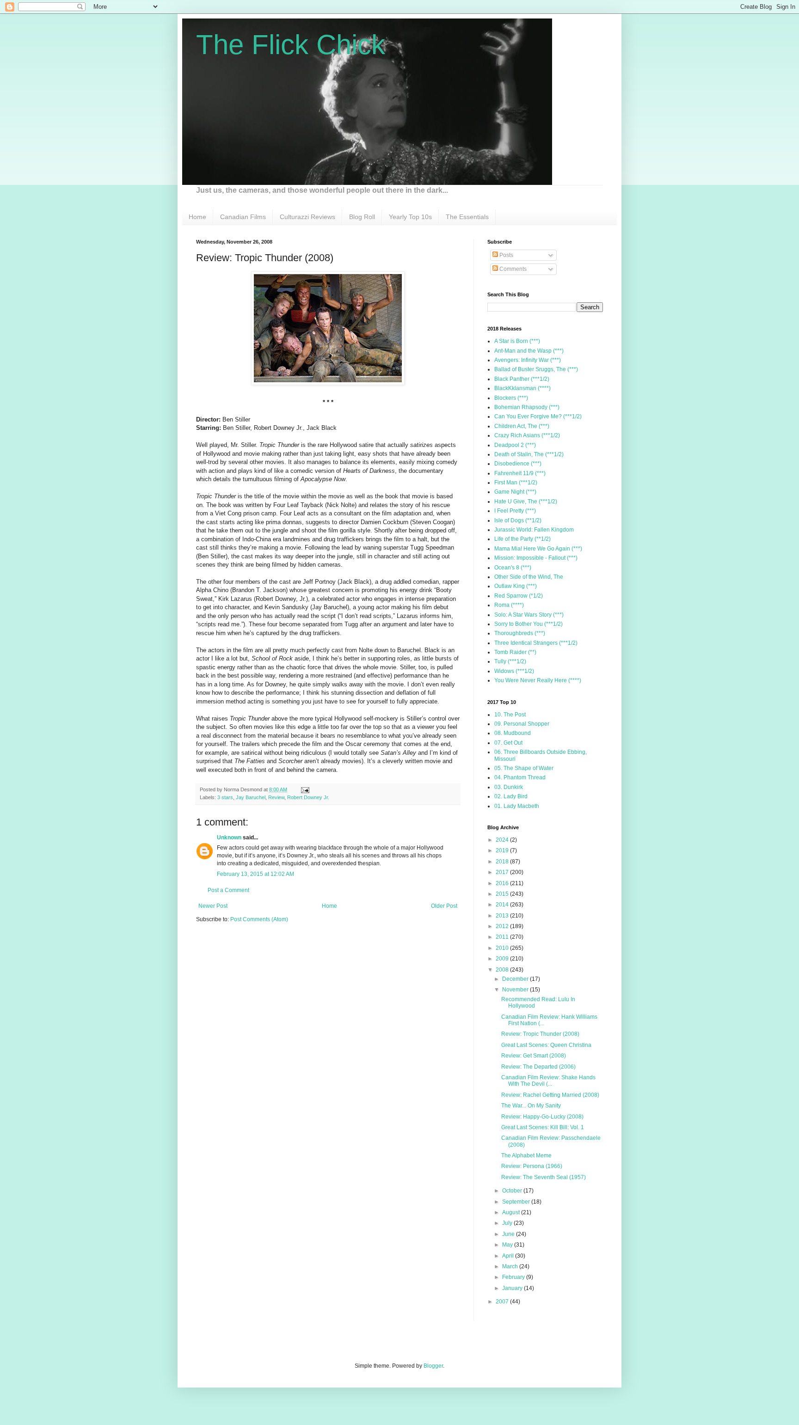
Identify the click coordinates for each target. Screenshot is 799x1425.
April (508, 1256)
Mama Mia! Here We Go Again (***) (538, 548)
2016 (503, 883)
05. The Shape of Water (523, 768)
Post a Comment (228, 890)
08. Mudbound (512, 733)
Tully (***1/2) (510, 661)
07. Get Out (508, 743)
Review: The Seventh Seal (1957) (543, 1177)
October (512, 1190)
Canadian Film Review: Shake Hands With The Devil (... (548, 1080)
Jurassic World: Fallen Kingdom (534, 529)
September (516, 1202)
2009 (503, 958)
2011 (503, 937)
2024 (503, 840)
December (516, 979)
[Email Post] (304, 789)
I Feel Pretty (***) (515, 511)
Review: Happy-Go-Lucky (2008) (542, 1116)
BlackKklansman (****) (522, 388)
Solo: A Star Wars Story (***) (529, 615)
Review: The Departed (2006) (538, 1067)
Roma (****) (509, 605)
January (513, 1288)
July (508, 1223)
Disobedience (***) (517, 463)
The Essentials (467, 216)
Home (197, 216)
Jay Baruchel (250, 797)
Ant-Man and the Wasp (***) (529, 351)
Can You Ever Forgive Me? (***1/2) (538, 416)
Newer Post (212, 906)
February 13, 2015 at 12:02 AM (255, 874)
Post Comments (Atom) (259, 919)
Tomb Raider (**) (515, 652)
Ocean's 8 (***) (512, 567)
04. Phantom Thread (520, 777)
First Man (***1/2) (515, 482)
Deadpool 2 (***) (515, 445)
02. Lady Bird (511, 796)
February (514, 1277)
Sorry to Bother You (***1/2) (528, 624)
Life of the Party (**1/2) (522, 539)
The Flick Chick (290, 44)
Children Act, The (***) (521, 426)
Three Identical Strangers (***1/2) (536, 643)
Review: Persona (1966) (531, 1166)
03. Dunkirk (508, 787)
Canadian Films (243, 216)
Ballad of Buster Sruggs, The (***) (536, 369)
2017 (503, 872)
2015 (503, 894)
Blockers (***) (511, 398)
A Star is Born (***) (517, 341)
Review (276, 797)
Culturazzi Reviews (307, 216)
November (516, 989)
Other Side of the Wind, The (528, 577)
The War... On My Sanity (531, 1105)
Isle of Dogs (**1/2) (517, 520)
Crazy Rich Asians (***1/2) (527, 435)
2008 (503, 969)
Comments (512, 269)
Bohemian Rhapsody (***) (526, 407)
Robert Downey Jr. (308, 797)
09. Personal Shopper (521, 724)
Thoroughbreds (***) (519, 633)
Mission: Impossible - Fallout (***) (536, 558)
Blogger (433, 1366)
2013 (503, 915)
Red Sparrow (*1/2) (518, 596)
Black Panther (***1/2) (521, 379)
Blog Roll (362, 216)
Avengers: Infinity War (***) (527, 360)
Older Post (444, 906)
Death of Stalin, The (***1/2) (529, 454)
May (508, 1245)
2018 (503, 861)
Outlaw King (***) (515, 586)
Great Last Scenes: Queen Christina (546, 1045)
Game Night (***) (515, 492)
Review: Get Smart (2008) (533, 1055)
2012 (503, 926)
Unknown (229, 837)
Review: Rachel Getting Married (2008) (550, 1095)
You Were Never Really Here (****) (537, 680)
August (511, 1212)
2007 (503, 1301)
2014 (503, 904)
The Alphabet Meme (526, 1155)
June (509, 1234)
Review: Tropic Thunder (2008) (540, 1034)
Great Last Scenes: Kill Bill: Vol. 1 (542, 1127)
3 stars (225, 797)
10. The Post (510, 714)
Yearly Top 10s (410, 216)
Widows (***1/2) (514, 671)
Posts (505, 255)
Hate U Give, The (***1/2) (525, 501)
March (510, 1266)
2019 (503, 850)
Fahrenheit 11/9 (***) (520, 473)
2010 (503, 948)
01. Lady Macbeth (516, 806)
